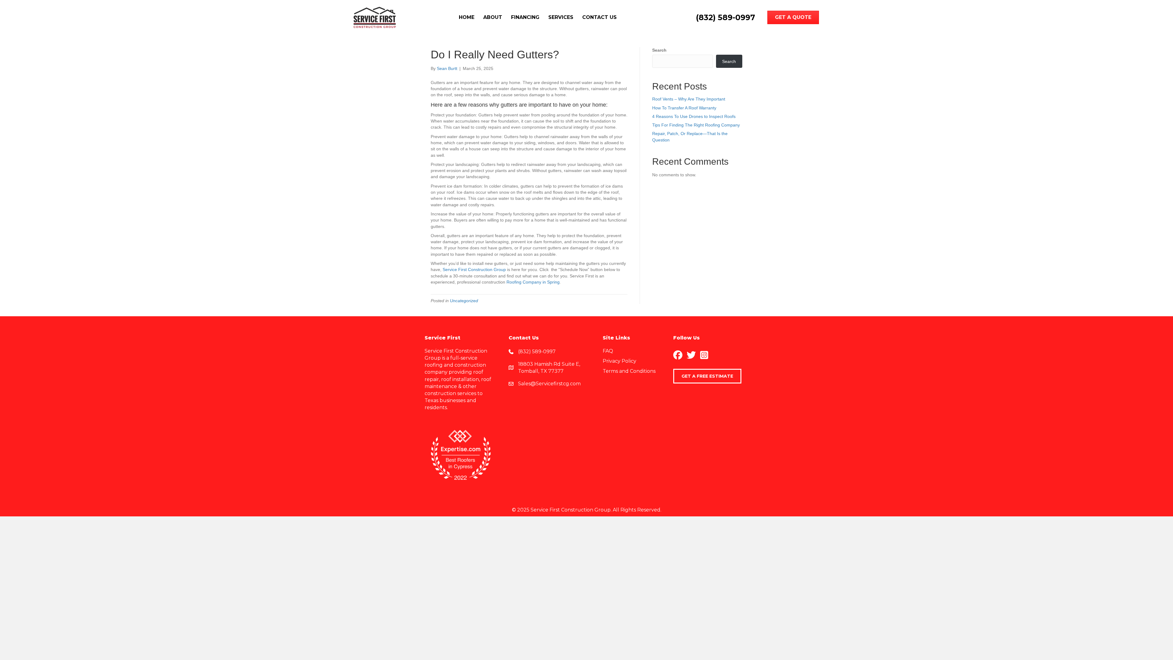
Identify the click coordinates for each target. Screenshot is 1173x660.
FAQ (608, 351)
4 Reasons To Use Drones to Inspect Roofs (694, 116)
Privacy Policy (619, 361)
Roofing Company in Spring (533, 282)
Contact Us (599, 17)
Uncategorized (464, 300)
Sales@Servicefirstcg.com (549, 384)
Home (466, 17)
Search (659, 50)
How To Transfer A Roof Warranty (684, 107)
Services (560, 17)
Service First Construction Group (474, 269)
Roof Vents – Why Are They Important (688, 99)
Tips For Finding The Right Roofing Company (696, 125)
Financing (525, 17)
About (492, 17)
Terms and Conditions (629, 371)
